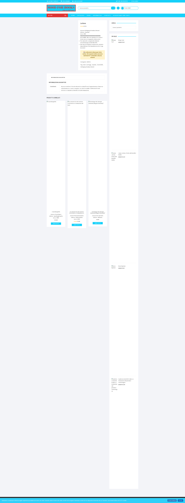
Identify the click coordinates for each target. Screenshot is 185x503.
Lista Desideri (66, 1)
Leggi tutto (56, 223)
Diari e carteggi (87, 64)
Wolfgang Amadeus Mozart (87, 67)
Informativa (97, 15)
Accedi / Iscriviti (53, 1)
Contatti (107, 15)
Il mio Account (78, 1)
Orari (89, 15)
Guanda (94, 64)
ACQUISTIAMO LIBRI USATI (121, 15)
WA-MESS (135, 1)
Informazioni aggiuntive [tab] (58, 77)
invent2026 (100, 64)
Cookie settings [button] (172, 500)
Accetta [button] (180, 500)
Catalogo (80, 15)
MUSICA (89, 62)
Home (73, 15)
